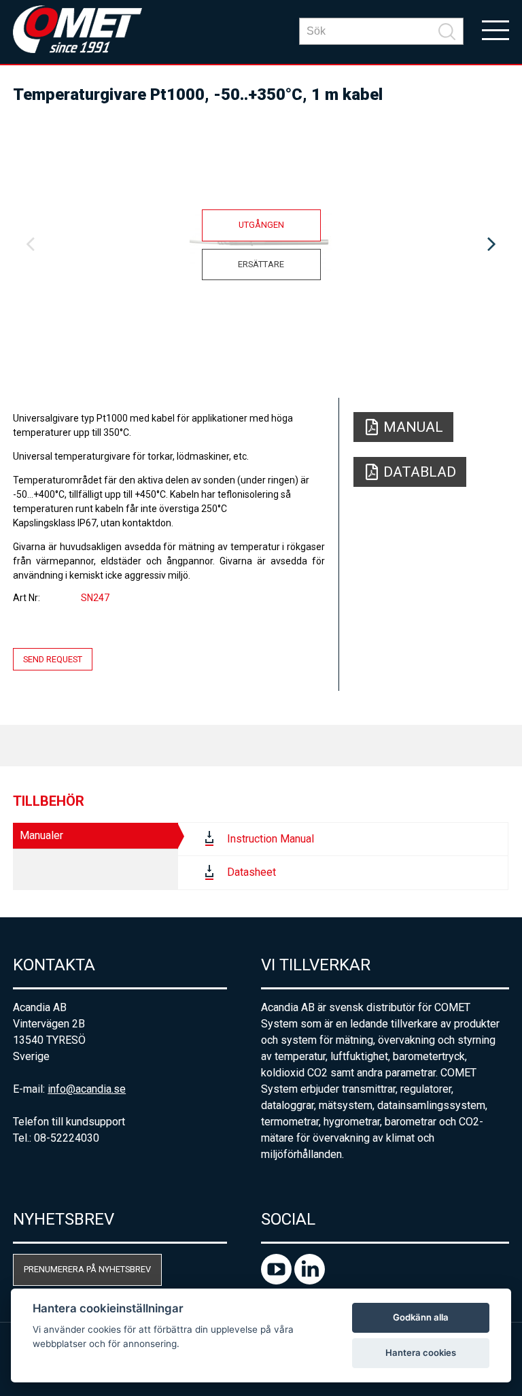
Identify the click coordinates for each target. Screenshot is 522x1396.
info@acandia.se (87, 1089)
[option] (261, 245)
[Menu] (495, 29)
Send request (52, 659)
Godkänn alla (421, 1317)
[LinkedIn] (309, 1280)
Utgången (261, 225)
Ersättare (261, 264)
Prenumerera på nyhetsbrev (87, 1269)
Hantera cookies (420, 1352)
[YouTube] (277, 1280)
